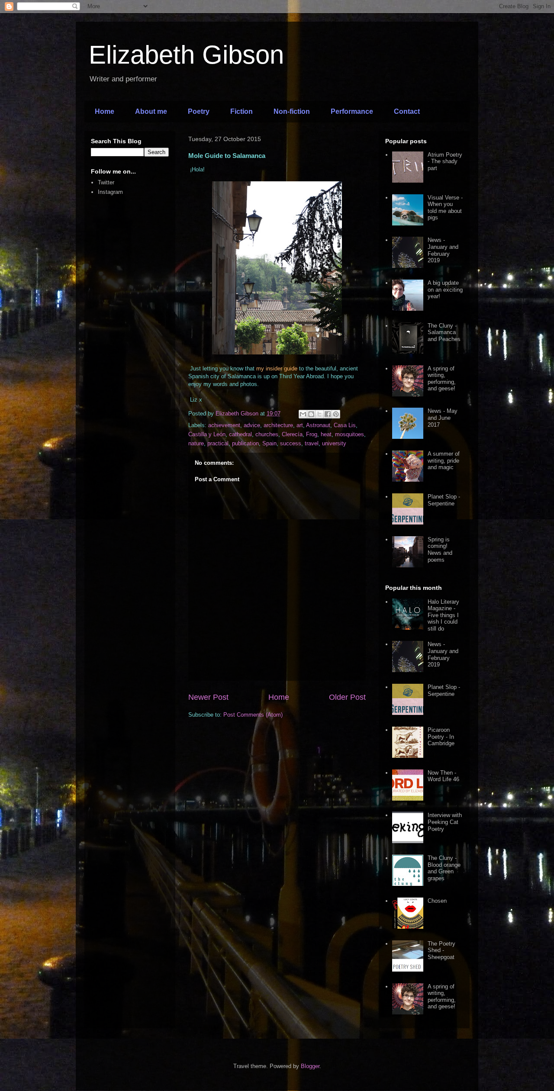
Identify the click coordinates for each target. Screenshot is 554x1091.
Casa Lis (345, 425)
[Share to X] (319, 414)
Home (104, 111)
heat (326, 434)
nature (196, 443)
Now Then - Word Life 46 (443, 776)
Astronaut (318, 425)
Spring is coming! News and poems (440, 549)
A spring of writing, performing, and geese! (442, 378)
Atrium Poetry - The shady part (445, 161)
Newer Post (208, 697)
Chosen (437, 901)
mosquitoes (349, 434)
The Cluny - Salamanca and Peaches (444, 332)
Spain (269, 443)
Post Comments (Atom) (253, 714)
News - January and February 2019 (443, 250)
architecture (278, 425)
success (290, 443)
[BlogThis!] (311, 414)
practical (218, 443)
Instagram (110, 192)
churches (266, 434)
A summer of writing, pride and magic (444, 460)
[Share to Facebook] (327, 414)
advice (252, 425)
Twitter (106, 182)
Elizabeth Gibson (186, 54)
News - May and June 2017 (442, 418)
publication (245, 443)
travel (312, 443)
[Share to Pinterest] (336, 414)
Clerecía (292, 434)
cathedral (240, 434)
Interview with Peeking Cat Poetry (445, 822)
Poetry (198, 111)
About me (151, 111)
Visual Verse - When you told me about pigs (445, 207)
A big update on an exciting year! (445, 289)
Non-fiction (292, 111)
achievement (224, 425)
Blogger (310, 1066)
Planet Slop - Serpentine (444, 500)
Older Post (347, 697)
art (299, 425)
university (334, 443)
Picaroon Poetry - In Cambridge (441, 737)
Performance (352, 111)
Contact (407, 111)
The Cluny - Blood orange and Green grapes (444, 868)
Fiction (241, 111)
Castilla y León (206, 434)
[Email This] (303, 414)
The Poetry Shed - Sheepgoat (441, 950)
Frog (311, 434)
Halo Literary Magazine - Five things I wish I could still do (443, 615)
